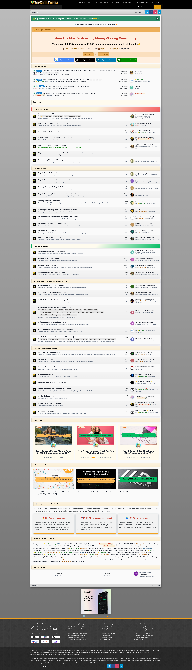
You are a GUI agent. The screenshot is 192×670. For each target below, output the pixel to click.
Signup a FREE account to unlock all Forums (55, 153)
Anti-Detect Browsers (56, 339)
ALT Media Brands (56, 666)
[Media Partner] (35, 637)
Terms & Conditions (108, 633)
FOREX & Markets (41, 246)
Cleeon (140, 161)
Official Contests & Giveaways (78, 629)
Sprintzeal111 (48, 557)
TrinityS (140, 195)
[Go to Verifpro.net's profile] (132, 353)
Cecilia (154, 557)
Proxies (68, 339)
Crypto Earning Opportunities (78, 633)
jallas (100, 548)
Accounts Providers (46, 374)
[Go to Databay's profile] (132, 360)
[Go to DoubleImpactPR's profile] (132, 139)
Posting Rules (106, 629)
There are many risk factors (144, 258)
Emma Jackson (115, 554)
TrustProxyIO (109, 550)
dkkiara (148, 557)
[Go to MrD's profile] (132, 124)
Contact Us (77, 666)
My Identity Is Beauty (78, 561)
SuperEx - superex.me (143, 210)
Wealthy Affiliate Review (128, 492)
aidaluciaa (138, 86)
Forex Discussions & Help (48, 258)
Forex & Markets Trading (76, 637)
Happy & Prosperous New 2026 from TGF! (149, 114)
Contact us (40, 631)
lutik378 (127, 544)
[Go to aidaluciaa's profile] (131, 87)
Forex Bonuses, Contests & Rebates (53, 272)
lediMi (73, 546)
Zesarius (87, 552)
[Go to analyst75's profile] (132, 131)
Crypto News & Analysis (48, 173)
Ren (149, 554)
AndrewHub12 (142, 252)
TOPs (104, 2)
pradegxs (109, 559)
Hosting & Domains (80, 339)
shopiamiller (138, 559)
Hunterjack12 (38, 559)
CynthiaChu (75, 554)
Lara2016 (67, 546)
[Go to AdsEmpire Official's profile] (132, 301)
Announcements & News (60, 88)
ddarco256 (141, 239)
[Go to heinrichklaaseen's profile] (132, 181)
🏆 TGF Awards (46, 116)
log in (83, 155)
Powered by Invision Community (151, 667)
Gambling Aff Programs (73, 309)
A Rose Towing (137, 548)
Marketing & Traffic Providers (50, 403)
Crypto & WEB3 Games (47, 231)
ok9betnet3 (133, 554)
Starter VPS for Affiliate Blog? (145, 338)
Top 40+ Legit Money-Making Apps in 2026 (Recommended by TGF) (53, 452)
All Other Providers (46, 411)
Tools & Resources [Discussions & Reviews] (56, 337)
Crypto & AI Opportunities (76, 635)
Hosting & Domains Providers (50, 367)
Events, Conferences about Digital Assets (55, 138)
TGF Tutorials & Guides (72, 116)
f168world (52, 546)
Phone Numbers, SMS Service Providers (54, 389)
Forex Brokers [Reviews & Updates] (52, 251)
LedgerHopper (38, 544)
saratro (103, 559)
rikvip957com (124, 554)
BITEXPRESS (93, 548)
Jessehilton (141, 188)
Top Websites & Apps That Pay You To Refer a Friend (96, 452)
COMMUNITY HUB (41, 109)
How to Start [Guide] (108, 627)
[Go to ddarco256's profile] (132, 238)
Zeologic (140, 260)
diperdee (94, 552)
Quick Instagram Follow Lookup (145, 285)
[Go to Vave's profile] (132, 232)
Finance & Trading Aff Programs (52, 309)
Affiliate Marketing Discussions (51, 285)
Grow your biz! (124, 49)
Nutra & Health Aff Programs (50, 315)
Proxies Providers (45, 359)
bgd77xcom (60, 554)
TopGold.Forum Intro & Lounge (78, 627)
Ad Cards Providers (59, 95)
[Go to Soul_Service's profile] (132, 382)
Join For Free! (92, 49)
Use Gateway (135, 546)
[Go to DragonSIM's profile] (132, 375)
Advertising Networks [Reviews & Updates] (72, 81)
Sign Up (158, 7)
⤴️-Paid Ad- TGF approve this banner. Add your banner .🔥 (96, 24)
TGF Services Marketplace (77, 639)
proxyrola (141, 312)
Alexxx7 (109, 552)
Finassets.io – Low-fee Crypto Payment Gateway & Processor (155, 217)
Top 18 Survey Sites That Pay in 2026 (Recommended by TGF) (138, 452)
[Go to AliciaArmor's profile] (132, 323)
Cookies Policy (107, 637)
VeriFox (148, 552)
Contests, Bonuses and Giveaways (57, 74)
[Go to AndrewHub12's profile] (132, 252)
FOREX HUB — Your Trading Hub (146, 250)
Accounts (92, 339)
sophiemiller (37, 561)
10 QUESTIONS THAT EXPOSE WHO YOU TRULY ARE (152, 130)
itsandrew (110, 548)
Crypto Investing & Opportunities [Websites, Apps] (59, 194)
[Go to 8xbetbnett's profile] (136, 573)
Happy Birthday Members (144, 123)
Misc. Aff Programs (69, 315)
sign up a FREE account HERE (69, 155)
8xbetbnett (76, 544)
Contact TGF (57, 116)
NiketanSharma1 (56, 561)
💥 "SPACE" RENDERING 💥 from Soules (148, 381)
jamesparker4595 (112, 557)
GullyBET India (53, 559)
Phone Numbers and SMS (107, 339)
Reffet (85, 557)
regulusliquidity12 (132, 557)
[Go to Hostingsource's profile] (132, 368)
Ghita (44, 552)
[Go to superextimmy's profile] (132, 211)
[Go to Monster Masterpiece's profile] (131, 72)
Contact (157, 2)
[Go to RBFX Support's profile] (132, 266)
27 (56, 73)
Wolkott (132, 544)
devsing (79, 557)
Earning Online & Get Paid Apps (51, 201)
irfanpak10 (141, 225)
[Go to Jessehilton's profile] (132, 188)
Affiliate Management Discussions (52, 322)
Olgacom (83, 550)
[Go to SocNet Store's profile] (132, 390)
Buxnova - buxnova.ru (142, 202)
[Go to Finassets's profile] (132, 218)
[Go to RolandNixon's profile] (132, 339)
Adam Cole (75, 550)
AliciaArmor (141, 324)
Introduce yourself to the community (53, 123)
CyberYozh (37, 546)
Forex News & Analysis (47, 265)
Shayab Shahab (119, 544)
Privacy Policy (106, 635)
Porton (140, 287)
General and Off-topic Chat (49, 131)
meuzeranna (83, 546)
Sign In (89, 54)
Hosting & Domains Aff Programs (72, 312)
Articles (128, 2)
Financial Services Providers (49, 353)
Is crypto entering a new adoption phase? (149, 173)
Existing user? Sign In (145, 7)
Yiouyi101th (146, 559)
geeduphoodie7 (151, 546)
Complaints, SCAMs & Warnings (51, 160)
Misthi (126, 550)
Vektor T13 (64, 548)
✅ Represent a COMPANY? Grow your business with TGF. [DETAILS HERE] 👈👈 (65, 19)
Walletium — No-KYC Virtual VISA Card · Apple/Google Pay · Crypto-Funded (69, 93)
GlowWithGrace (38, 557)
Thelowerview (118, 550)
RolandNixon (142, 340)
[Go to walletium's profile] (131, 94)
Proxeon (95, 544)
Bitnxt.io (118, 546)
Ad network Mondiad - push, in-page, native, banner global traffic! (66, 79)
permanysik (127, 552)
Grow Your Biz (141, 2)
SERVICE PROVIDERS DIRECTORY (47, 348)
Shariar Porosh (38, 554)
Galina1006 (142, 557)
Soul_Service (142, 383)
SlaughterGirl (56, 548)
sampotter (45, 546)
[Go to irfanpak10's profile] (132, 225)
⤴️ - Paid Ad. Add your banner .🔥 (96, 616)
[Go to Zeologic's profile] (132, 259)
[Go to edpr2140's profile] (132, 203)
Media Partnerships (142, 637)
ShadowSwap (153, 544)
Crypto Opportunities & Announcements (54, 180)
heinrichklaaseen (143, 182)
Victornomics (38, 550)
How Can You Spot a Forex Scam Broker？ (149, 160)
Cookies (85, 666)
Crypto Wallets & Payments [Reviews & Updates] (58, 217)
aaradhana (122, 557)
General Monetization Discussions (52, 292)
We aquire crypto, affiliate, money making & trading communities (68, 86)
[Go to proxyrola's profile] (132, 312)
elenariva (116, 559)
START (93, 2)
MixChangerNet (118, 552)
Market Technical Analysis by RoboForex (148, 265)
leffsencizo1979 (133, 550)
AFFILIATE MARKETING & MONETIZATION (50, 281)
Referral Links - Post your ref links (52, 237)
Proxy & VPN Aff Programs (50, 312)
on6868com (89, 559)
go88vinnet (135, 552)
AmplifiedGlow (79, 559)
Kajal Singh (123, 559)
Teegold (130, 559)
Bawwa (49, 548)
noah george (57, 557)
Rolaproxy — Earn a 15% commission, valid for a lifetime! (153, 310)
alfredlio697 (46, 561)
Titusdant (76, 552)
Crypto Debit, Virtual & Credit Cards (52, 224)
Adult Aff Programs (90, 309)
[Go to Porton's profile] (132, 286)
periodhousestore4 (40, 548)
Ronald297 (68, 544)
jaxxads (45, 559)
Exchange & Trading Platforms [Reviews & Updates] (59, 210)
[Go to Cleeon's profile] (132, 161)
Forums (82, 2)
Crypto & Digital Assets (76, 631)
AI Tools (43, 339)
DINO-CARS (143, 550)
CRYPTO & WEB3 (40, 168)
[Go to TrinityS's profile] (132, 195)
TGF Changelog (107, 631)
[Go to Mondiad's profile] (131, 80)
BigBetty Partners (86, 544)
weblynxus (72, 557)
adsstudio (97, 559)
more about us (104, 511)
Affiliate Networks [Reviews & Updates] (54, 300)
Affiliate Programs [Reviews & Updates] (54, 307)
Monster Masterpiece (142, 72)
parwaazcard (126, 546)
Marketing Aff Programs (94, 312)
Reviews (116, 2)
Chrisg (104, 548)
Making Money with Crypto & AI (51, 187)
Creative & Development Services (52, 382)
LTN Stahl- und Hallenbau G (95, 550)
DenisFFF (91, 546)
